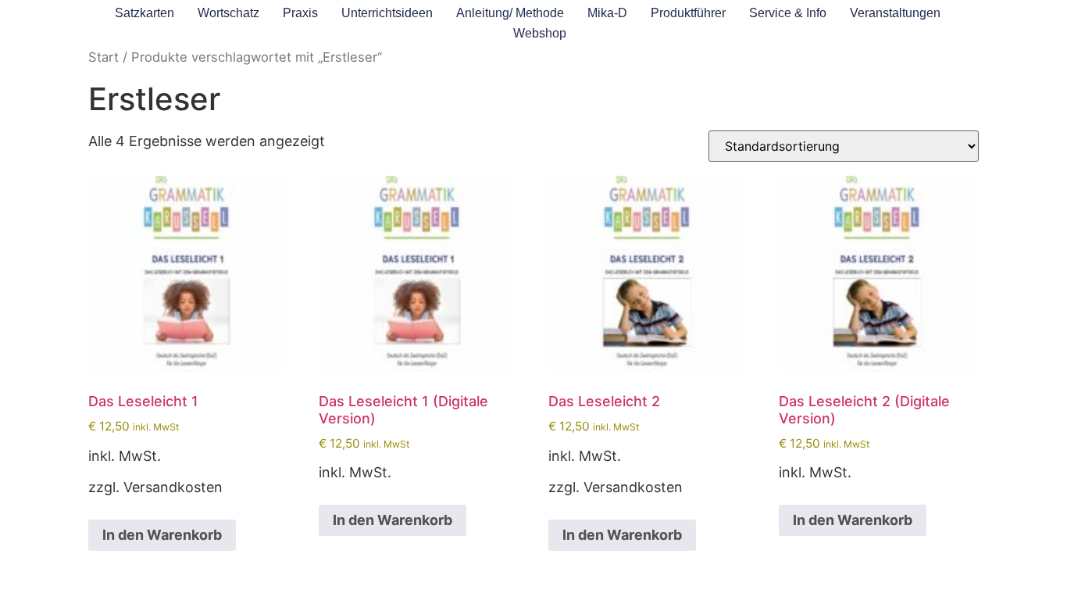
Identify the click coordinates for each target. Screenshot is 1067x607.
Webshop (539, 33)
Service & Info (787, 13)
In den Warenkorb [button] (162, 535)
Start (103, 57)
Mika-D (607, 13)
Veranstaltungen (895, 13)
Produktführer (688, 13)
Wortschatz (228, 13)
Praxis (300, 13)
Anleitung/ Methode (510, 13)
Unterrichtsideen (387, 13)
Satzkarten (144, 13)
